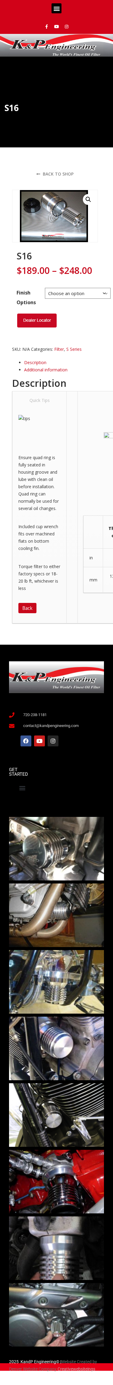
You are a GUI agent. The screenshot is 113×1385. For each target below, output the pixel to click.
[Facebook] (25, 740)
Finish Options (26, 297)
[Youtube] (56, 26)
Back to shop (58, 174)
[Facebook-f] (46, 26)
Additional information (45, 370)
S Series (74, 349)
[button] (56, 8)
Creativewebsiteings (76, 1369)
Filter (59, 349)
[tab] (61, 362)
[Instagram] (66, 26)
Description (35, 362)
